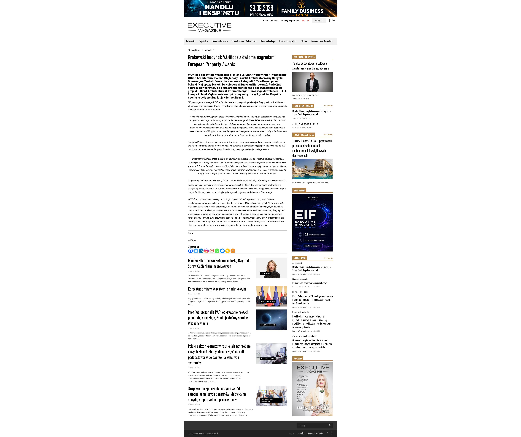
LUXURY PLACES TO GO (303, 134)
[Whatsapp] (217, 251)
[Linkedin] (334, 20)
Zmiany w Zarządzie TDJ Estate (305, 123)
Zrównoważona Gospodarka (322, 41)
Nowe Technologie (267, 41)
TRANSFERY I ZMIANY (303, 106)
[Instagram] (206, 251)
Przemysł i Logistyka (287, 41)
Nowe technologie (267, 325)
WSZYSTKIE (328, 106)
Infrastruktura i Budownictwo (244, 41)
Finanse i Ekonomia (220, 41)
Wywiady (203, 41)
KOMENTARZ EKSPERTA (304, 57)
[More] (233, 251)
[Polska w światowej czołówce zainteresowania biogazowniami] (312, 82)
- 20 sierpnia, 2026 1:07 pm (301, 127)
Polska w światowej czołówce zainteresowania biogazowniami (310, 65)
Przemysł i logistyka (267, 359)
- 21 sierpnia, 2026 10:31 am (302, 118)
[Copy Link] (227, 251)
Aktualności (190, 41)
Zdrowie (304, 41)
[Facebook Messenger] (222, 251)
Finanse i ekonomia (267, 301)
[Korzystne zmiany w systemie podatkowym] (271, 296)
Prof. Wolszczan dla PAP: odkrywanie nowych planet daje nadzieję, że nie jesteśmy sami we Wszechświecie (218, 317)
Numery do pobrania (290, 21)
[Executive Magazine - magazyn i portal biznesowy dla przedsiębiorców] (210, 29)
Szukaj (317, 21)
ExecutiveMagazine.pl (209, 433)
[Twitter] (195, 251)
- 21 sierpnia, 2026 (313, 274)
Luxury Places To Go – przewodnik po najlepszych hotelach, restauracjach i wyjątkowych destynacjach (312, 148)
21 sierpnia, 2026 (194, 271)
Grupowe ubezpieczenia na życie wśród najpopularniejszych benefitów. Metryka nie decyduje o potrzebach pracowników (217, 394)
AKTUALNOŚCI (299, 258)
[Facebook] (329, 20)
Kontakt (274, 21)
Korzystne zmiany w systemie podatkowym (217, 289)
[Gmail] (211, 251)
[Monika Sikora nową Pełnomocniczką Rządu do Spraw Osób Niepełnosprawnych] (271, 268)
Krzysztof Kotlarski (299, 274)
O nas (265, 21)
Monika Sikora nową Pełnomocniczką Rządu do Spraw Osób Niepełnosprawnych (219, 263)
